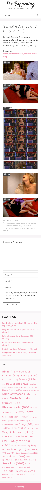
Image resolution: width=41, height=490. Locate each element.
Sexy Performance (20, 446)
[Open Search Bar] (37, 15)
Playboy (33, 417)
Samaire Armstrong (12, 220)
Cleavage (28, 375)
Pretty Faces (11, 424)
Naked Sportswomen (31, 390)
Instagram (17, 383)
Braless (25, 371)
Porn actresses (21, 420)
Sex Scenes (33, 428)
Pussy (25, 424)
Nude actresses (16, 393)
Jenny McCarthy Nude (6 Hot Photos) (18, 226)
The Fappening (20, 4)
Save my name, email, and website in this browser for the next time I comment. (21, 295)
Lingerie (12, 387)
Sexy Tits (13, 463)
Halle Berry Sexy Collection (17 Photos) (19, 349)
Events (27, 379)
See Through (16, 428)
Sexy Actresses (11, 223)
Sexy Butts (11, 436)
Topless (33, 223)
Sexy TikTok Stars (28, 460)
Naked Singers (12, 390)
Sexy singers (13, 456)
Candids (10, 375)
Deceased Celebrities (10, 380)
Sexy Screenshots (23, 223)
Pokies (7, 421)
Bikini (10, 371)
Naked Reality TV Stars (28, 387)
